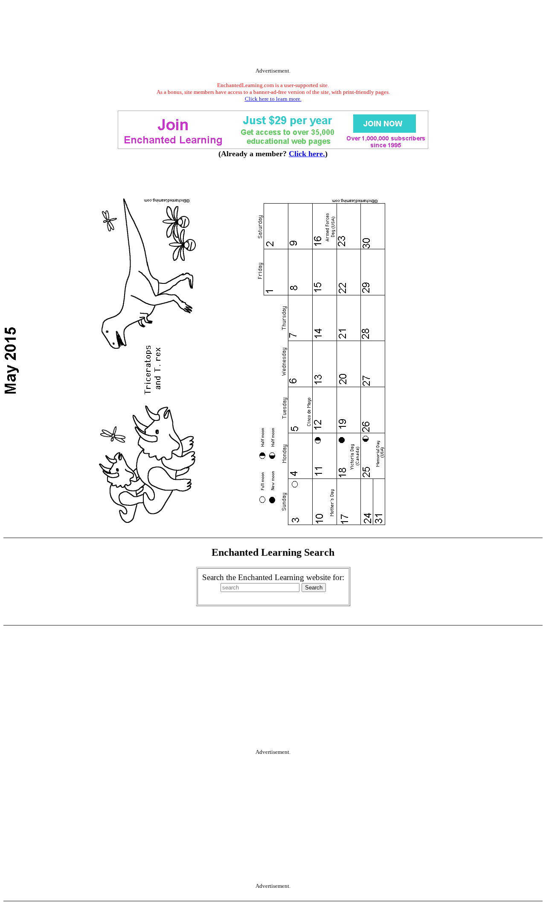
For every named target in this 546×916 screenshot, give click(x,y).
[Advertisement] (273, 35)
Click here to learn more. (273, 99)
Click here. (307, 153)
